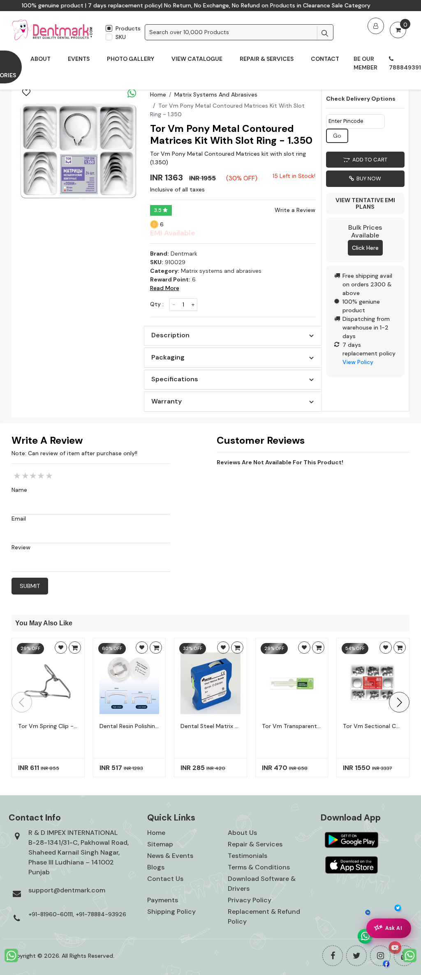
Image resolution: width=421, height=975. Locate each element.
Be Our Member (365, 63)
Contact (325, 58)
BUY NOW (367, 178)
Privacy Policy (249, 900)
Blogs (155, 867)
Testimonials (247, 855)
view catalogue (196, 58)
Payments (162, 900)
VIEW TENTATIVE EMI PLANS (365, 203)
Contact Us (165, 878)
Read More (164, 288)
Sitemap (160, 844)
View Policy (357, 362)
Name (19, 489)
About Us (242, 832)
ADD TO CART (368, 159)
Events (79, 58)
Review (21, 547)
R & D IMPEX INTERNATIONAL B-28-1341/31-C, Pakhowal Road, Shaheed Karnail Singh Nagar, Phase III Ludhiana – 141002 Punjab (78, 852)
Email (19, 518)
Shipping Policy (171, 911)
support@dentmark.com (66, 890)
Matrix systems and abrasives (215, 94)
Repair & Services (267, 58)
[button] (399, 702)
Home (158, 94)
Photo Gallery (130, 58)
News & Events (170, 855)
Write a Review (295, 210)
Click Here (365, 247)
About (40, 58)
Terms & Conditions (259, 867)
